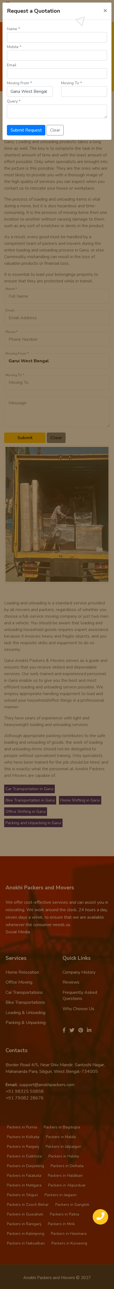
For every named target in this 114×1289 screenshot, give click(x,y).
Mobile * (14, 46)
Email (11, 65)
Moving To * (71, 83)
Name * (13, 29)
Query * (13, 101)
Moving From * (19, 83)
